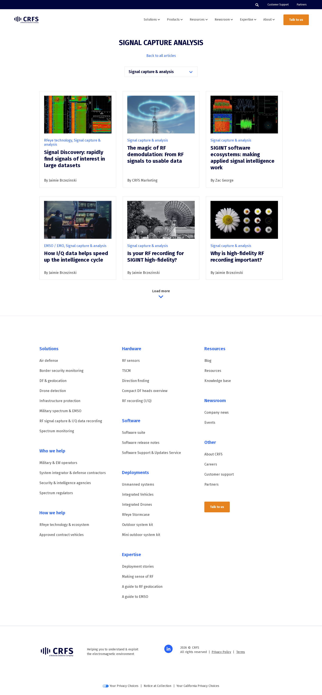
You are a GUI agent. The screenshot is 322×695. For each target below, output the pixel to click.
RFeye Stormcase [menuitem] (136, 515)
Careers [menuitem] (210, 464)
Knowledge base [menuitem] (217, 381)
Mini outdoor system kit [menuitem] (141, 535)
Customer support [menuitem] (219, 474)
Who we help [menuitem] (52, 450)
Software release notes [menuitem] (140, 443)
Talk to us (296, 20)
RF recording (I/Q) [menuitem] (136, 401)
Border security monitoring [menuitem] (61, 371)
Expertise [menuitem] (131, 554)
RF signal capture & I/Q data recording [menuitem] (70, 421)
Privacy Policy (221, 652)
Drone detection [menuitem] (52, 391)
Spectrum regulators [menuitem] (56, 493)
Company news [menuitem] (216, 412)
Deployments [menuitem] (135, 472)
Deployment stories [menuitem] (138, 566)
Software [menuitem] (131, 420)
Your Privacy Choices (124, 686)
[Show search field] (257, 4)
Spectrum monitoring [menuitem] (56, 431)
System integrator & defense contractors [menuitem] (72, 473)
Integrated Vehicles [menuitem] (138, 494)
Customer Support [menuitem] (278, 4)
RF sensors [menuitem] (131, 361)
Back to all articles (161, 56)
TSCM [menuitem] (126, 371)
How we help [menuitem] (52, 512)
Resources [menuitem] (214, 348)
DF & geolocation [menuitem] (53, 381)
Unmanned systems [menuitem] (138, 484)
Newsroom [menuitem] (215, 400)
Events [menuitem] (209, 422)
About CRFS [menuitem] (213, 454)
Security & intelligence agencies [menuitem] (65, 483)
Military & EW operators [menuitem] (58, 463)
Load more (161, 291)
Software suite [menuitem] (133, 433)
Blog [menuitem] (207, 361)
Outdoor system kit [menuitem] (137, 525)
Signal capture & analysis (152, 71)
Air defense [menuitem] (48, 361)
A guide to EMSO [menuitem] (135, 597)
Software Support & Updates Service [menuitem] (151, 453)
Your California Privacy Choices (198, 686)
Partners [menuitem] (302, 4)
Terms (240, 652)
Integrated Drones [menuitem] (137, 504)
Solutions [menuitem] (48, 348)
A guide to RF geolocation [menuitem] (142, 587)
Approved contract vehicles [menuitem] (61, 535)
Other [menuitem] (210, 442)
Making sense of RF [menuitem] (137, 576)
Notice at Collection (157, 686)
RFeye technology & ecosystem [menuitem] (64, 525)
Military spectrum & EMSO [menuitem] (60, 411)
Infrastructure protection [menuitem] (59, 401)
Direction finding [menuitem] (135, 381)
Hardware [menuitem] (131, 348)
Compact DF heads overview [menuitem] (144, 391)
